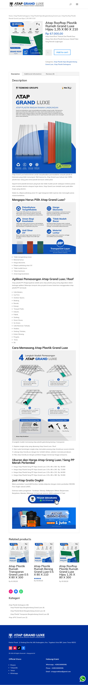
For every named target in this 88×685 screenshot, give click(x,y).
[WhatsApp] (21, 591)
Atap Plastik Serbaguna (22, 16)
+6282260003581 (61, 664)
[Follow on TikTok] (19, 648)
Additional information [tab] (33, 74)
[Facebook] (16, 591)
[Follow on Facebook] (23, 648)
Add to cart (62, 52)
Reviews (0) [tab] (50, 74)
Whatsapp (14, 673)
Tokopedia (14, 668)
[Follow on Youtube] (15, 648)
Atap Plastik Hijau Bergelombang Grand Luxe (46, 16)
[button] (39, 25)
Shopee (13, 665)
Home (11, 16)
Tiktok (12, 671)
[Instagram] (11, 591)
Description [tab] (15, 74)
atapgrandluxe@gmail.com (61, 671)
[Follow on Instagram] (10, 648)
